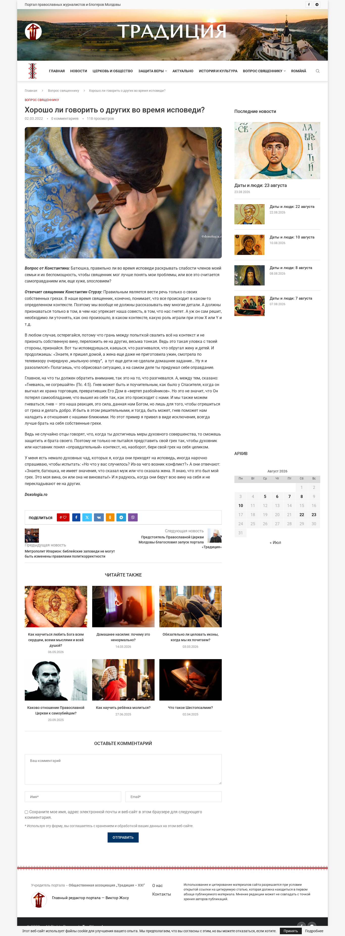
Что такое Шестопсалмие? (190, 708)
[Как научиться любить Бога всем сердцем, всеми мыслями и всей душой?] (56, 606)
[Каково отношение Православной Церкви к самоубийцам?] (56, 680)
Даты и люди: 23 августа (260, 185)
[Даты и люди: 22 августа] (249, 214)
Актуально (183, 71)
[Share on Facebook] (76, 517)
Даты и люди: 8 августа (291, 268)
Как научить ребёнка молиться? (123, 708)
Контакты (161, 894)
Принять (291, 931)
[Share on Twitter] (87, 517)
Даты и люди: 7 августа (291, 298)
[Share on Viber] (133, 517)
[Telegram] (317, 4)
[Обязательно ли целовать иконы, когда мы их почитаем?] (190, 606)
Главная (57, 71)
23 (314, 514)
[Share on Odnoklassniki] (110, 517)
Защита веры (151, 71)
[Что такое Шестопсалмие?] (190, 680)
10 (240, 505)
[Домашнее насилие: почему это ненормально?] (123, 606)
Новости (78, 71)
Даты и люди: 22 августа (292, 206)
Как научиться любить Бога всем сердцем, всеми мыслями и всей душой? (56, 639)
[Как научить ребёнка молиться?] (123, 680)
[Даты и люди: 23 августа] (277, 150)
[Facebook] (309, 4)
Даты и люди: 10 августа (292, 237)
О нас (157, 885)
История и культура (218, 71)
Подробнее (314, 931)
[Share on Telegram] (121, 517)
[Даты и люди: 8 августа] (249, 275)
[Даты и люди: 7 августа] (249, 306)
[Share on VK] (99, 517)
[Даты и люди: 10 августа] (249, 245)
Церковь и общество (113, 71)
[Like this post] (64, 517)
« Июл (275, 542)
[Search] (317, 71)
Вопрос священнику (262, 71)
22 (302, 514)
